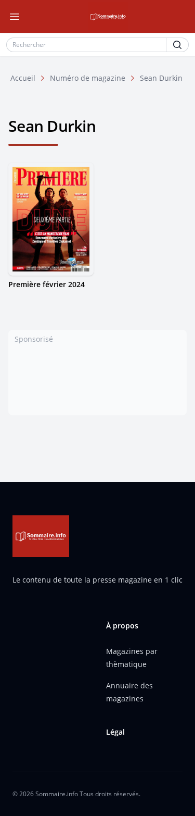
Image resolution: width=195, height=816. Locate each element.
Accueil (22, 78)
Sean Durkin (161, 78)
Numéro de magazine (87, 78)
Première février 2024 (46, 284)
